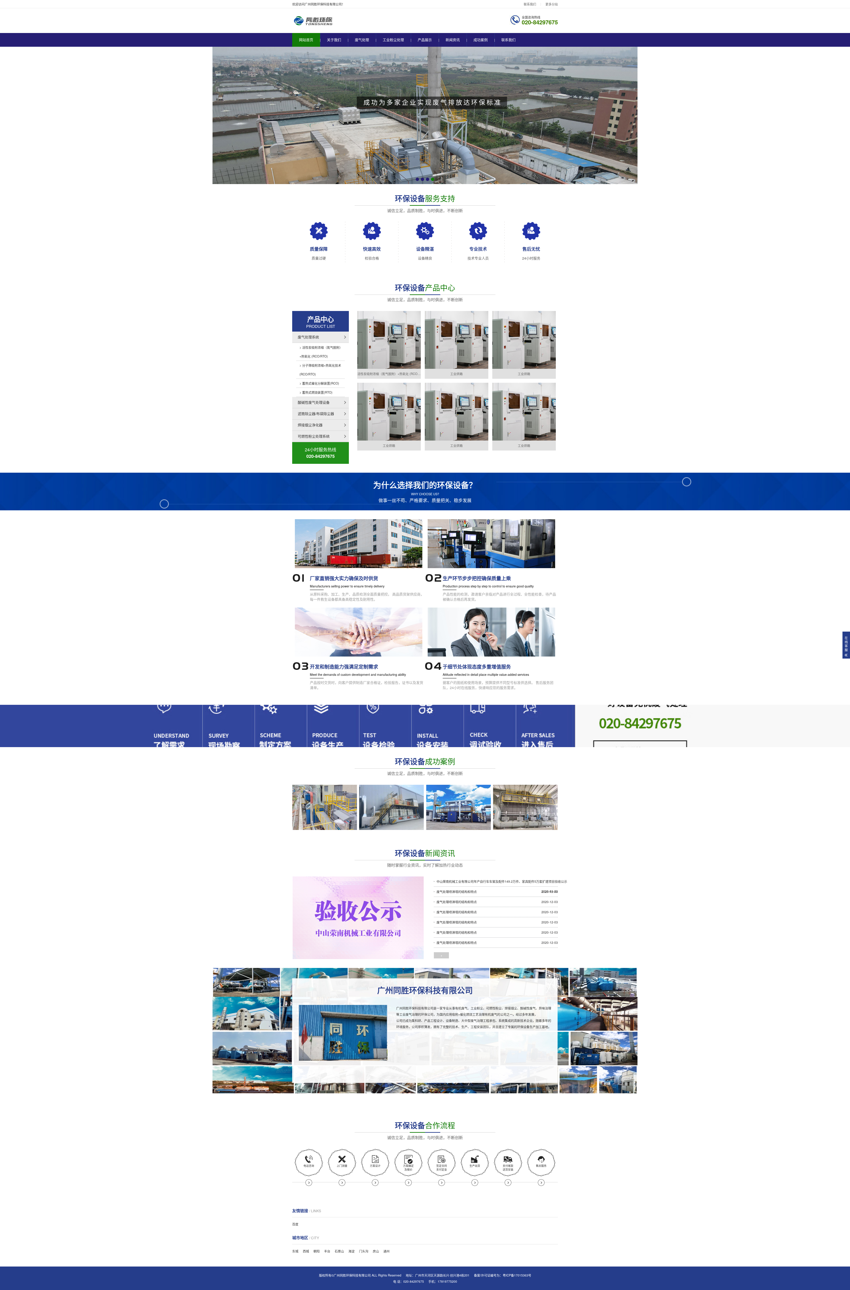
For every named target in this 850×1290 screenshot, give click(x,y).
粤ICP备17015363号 (517, 1275)
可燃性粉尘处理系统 (314, 436)
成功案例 (480, 39)
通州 (386, 1251)
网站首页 (306, 39)
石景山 (339, 1251)
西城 (306, 1251)
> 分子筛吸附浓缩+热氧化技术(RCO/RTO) (320, 369)
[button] (417, 179)
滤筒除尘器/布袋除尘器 (316, 413)
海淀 (351, 1251)
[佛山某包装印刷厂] (525, 807)
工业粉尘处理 (393, 39)
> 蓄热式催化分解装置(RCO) (319, 383)
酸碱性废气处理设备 (314, 402)
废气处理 (362, 39)
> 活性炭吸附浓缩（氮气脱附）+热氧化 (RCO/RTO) (320, 351)
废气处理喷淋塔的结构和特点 (457, 891)
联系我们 (530, 4)
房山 (376, 1251)
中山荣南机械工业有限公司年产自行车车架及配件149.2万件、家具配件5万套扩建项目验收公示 (502, 881)
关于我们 (334, 39)
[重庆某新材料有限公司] (391, 807)
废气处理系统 (308, 337)
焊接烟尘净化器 (310, 424)
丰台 (327, 1251)
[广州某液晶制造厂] (458, 807)
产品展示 (425, 39)
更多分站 (551, 4)
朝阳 (316, 1251)
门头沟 (363, 1251)
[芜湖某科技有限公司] (324, 807)
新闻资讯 (453, 39)
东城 (295, 1251)
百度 (295, 1224)
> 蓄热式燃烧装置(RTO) (315, 392)
